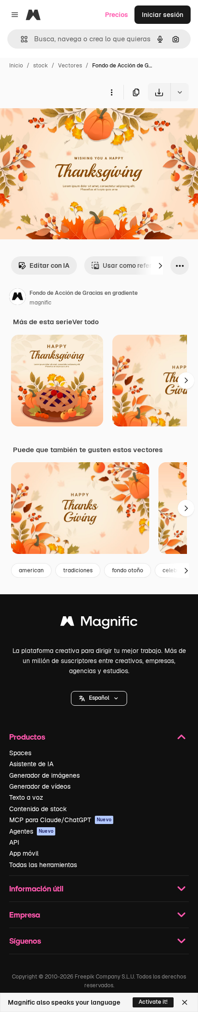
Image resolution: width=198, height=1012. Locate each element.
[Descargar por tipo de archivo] (179, 92)
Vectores (70, 65)
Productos (27, 736)
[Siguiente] (160, 265)
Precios (116, 15)
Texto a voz (26, 797)
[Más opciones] (111, 92)
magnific (40, 302)
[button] (99, 698)
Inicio (16, 65)
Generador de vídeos (39, 786)
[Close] (184, 1002)
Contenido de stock (38, 809)
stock (40, 65)
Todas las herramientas (43, 865)
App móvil (24, 853)
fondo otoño (127, 570)
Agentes (31, 831)
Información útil (36, 888)
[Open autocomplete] (20, 39)
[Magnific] (99, 623)
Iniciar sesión (162, 15)
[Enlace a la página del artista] (17, 298)
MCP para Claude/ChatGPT (60, 820)
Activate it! (153, 1002)
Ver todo (85, 322)
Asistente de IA (31, 764)
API (14, 842)
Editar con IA (49, 265)
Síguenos (25, 941)
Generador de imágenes (44, 775)
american (31, 570)
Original (59, 122)
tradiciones (78, 570)
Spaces (20, 753)
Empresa (24, 914)
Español (99, 698)
